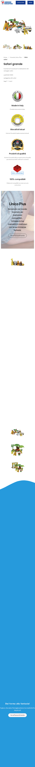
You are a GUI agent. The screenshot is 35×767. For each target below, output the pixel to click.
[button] (5, 26)
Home (5, 57)
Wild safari (13, 78)
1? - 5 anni (9, 81)
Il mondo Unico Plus (16, 57)
